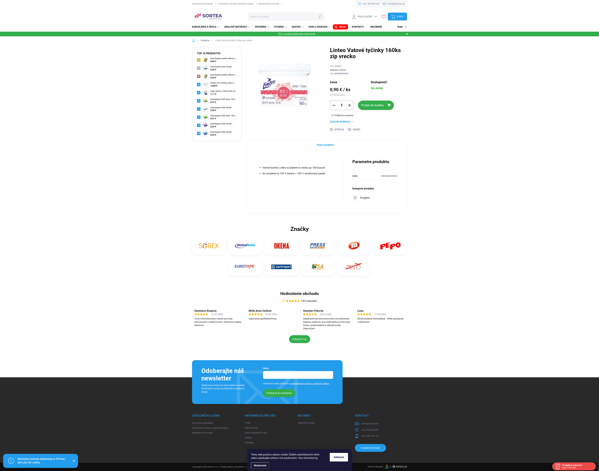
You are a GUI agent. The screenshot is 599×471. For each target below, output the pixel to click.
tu (316, 458)
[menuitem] (206, 26)
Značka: (338, 70)
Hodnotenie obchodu (299, 293)
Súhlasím (339, 457)
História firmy (251, 428)
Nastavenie (260, 465)
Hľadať (320, 16)
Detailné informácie (340, 122)
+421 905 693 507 (370, 430)
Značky (248, 437)
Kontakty (249, 442)
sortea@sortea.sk (369, 423)
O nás (247, 423)
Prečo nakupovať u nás (256, 432)
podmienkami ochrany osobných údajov (310, 383)
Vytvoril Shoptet (375, 466)
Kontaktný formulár (370, 448)
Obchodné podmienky (202, 3)
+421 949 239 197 (370, 436)
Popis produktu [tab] (325, 144)
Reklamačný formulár (269, 3)
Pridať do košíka (372, 105)
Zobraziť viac (299, 339)
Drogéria (365, 197)
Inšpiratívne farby (305, 423)
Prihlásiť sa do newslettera (279, 393)
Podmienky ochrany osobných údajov (236, 3)
